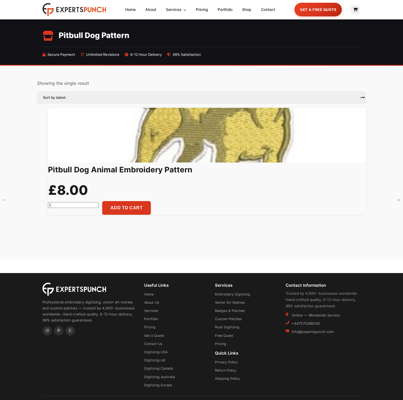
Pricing (202, 9)
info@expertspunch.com (313, 331)
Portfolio (225, 9)
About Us (151, 302)
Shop (246, 9)
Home (130, 9)
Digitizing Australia (159, 377)
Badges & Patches (230, 311)
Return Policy (225, 370)
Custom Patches (228, 319)
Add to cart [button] (126, 207)
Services (174, 9)
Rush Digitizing (227, 327)
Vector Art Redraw (230, 302)
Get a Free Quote (318, 9)
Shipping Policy (227, 378)
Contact (268, 9)
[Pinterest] (58, 330)
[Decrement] (4, 200)
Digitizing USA (156, 352)
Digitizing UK (154, 360)
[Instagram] (47, 330)
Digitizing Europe (158, 385)
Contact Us (153, 344)
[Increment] (399, 200)
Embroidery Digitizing (232, 294)
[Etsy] (70, 330)
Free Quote (224, 336)
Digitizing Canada (158, 368)
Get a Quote (154, 336)
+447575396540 (306, 323)
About (150, 9)
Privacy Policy (226, 362)
